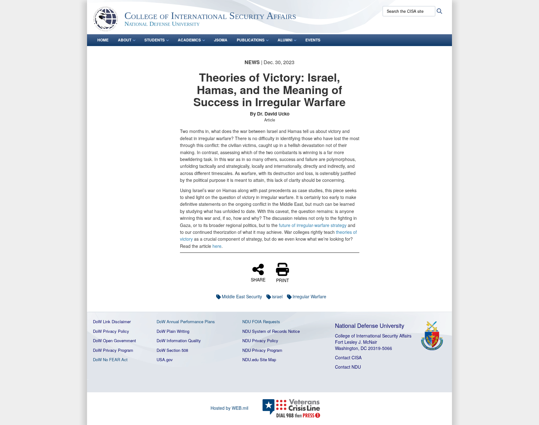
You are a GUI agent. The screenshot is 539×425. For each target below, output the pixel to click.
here (216, 246)
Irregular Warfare (309, 296)
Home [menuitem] (103, 40)
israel (277, 296)
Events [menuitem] (312, 40)
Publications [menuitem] (251, 40)
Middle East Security (242, 296)
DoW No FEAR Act (110, 359)
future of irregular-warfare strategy (313, 225)
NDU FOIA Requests (261, 321)
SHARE (258, 279)
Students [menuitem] (154, 40)
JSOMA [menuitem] (220, 40)
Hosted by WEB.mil (229, 408)
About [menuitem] (124, 40)
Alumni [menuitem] (285, 40)
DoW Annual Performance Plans (186, 321)
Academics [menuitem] (189, 40)
